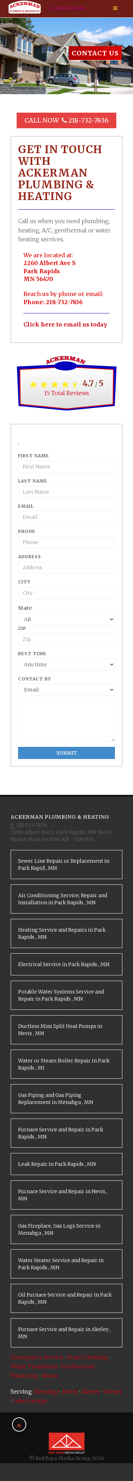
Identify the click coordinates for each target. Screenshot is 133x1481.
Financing (24, 1375)
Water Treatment (34, 1366)
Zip (22, 628)
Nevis (70, 1391)
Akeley (90, 1391)
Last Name (32, 481)
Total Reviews (66, 393)
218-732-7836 (69, 8)
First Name (33, 455)
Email (26, 506)
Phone (26, 531)
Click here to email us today (65, 324)
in (63, 864)
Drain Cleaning (87, 1357)
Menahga (46, 1391)
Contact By (34, 679)
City (24, 582)
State (25, 608)
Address (29, 556)
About (49, 1375)
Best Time (32, 653)
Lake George (30, 1400)
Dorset (112, 1391)
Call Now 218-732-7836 (66, 120)
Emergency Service (37, 1357)
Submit (66, 753)
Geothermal (77, 1366)
